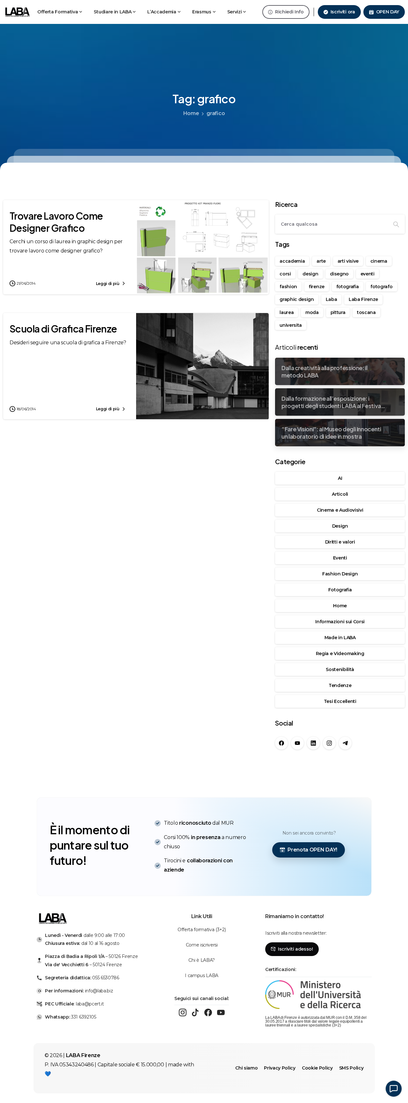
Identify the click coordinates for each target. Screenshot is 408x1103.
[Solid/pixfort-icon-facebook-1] (208, 1012)
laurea (287, 312)
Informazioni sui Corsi (340, 622)
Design (340, 526)
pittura (338, 312)
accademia (292, 261)
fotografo (381, 286)
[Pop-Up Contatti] (394, 1089)
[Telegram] (345, 743)
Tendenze (340, 685)
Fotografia (340, 590)
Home (191, 113)
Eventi (340, 558)
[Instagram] (329, 743)
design (310, 274)
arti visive (348, 261)
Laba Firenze (363, 299)
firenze (316, 286)
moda (312, 312)
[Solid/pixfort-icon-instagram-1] (182, 1012)
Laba (331, 299)
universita (291, 325)
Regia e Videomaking (340, 653)
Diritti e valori (340, 542)
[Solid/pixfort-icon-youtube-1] (221, 1012)
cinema (378, 261)
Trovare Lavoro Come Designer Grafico (56, 222)
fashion (288, 286)
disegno (339, 274)
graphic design (297, 299)
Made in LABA (340, 637)
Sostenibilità (340, 669)
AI (340, 478)
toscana (366, 312)
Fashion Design (340, 574)
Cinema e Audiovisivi (340, 510)
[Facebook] (281, 743)
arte (321, 261)
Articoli (340, 494)
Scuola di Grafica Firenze (63, 329)
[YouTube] (297, 743)
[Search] (396, 224)
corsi (285, 274)
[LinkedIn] (313, 743)
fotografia (347, 286)
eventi (368, 274)
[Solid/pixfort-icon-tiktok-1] (195, 1012)
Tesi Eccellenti (340, 701)
